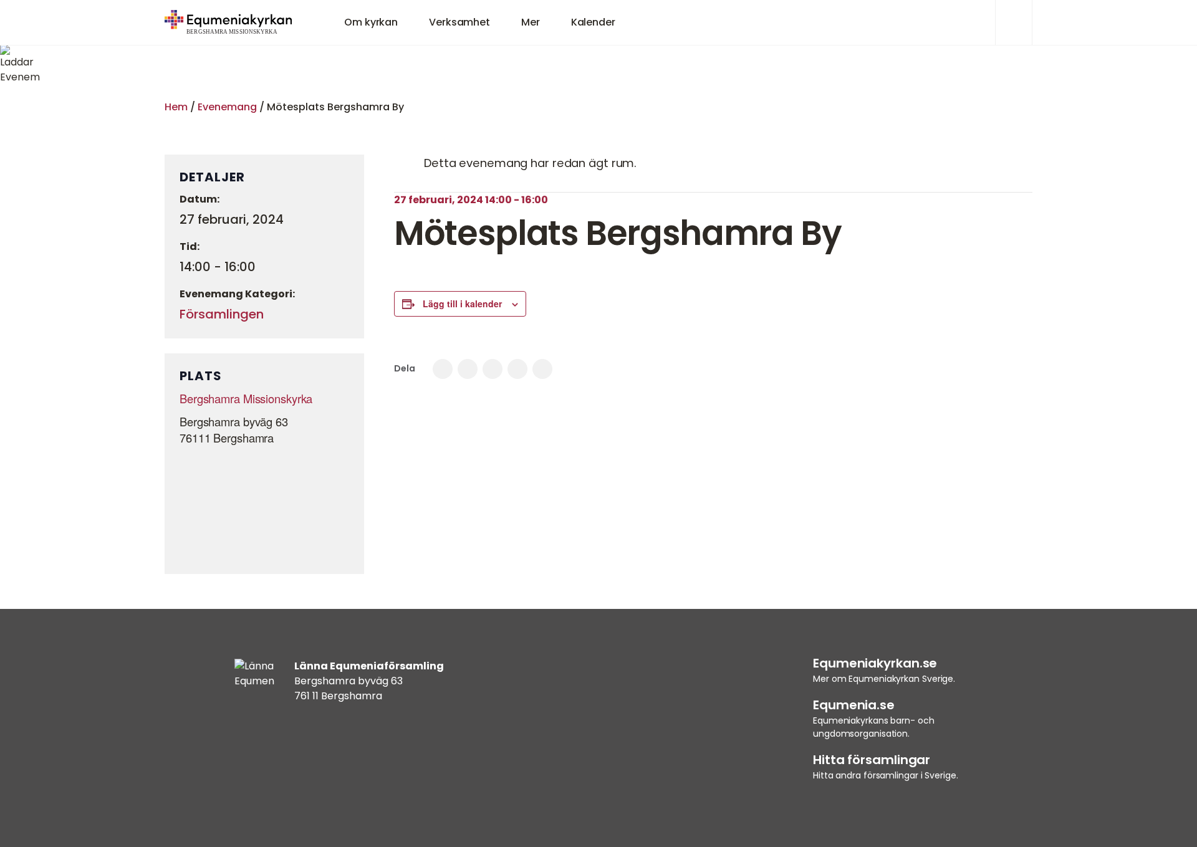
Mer (530, 22)
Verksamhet (459, 22)
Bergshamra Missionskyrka (246, 398)
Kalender (593, 22)
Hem (176, 107)
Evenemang (227, 107)
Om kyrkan (371, 22)
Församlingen (222, 314)
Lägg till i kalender (462, 303)
